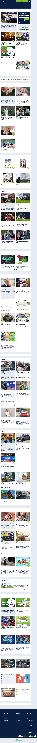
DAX (17, 308)
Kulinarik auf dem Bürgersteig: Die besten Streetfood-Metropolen (8, 554)
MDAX (17, 309)
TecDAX (17, 310)
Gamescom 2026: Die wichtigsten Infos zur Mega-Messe (7, 402)
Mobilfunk (22, 1)
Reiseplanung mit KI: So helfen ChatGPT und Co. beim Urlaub (8, 401)
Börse (6, 711)
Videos (18, 720)
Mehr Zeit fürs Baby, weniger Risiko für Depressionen (7, 678)
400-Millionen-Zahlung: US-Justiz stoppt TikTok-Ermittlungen (8, 306)
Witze (18, 723)
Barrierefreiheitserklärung (30, 713)
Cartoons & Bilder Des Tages (9, 157)
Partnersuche (6, 720)
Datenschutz (31, 716)
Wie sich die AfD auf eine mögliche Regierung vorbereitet (8, 682)
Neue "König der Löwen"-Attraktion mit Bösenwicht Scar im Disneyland (9, 553)
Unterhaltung (5, 85)
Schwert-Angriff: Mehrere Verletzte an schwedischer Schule (8, 680)
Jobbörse (6, 716)
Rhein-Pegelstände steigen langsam (5, 310)
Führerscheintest (18, 715)
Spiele (18, 718)
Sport (3, 191)
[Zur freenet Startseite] (3, 1)
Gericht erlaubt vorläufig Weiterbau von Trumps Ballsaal (7, 63)
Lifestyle (4, 510)
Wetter (6, 718)
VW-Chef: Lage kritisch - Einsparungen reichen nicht (7, 307)
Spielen (3, 596)
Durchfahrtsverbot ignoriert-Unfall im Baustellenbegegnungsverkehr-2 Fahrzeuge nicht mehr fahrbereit (22, 692)
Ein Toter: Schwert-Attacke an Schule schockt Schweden (7, 62)
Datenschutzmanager (30, 718)
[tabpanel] (9, 21)
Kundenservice (30, 711)
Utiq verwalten (30, 720)
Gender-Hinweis (30, 723)
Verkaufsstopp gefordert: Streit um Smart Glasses (7, 404)
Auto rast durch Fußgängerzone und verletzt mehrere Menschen (7, 674)
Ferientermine (6, 715)
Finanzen (4, 276)
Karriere (30, 728)
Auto (3, 431)
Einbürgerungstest (18, 713)
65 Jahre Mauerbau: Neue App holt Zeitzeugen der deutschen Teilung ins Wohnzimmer (10, 405)
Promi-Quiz (18, 716)
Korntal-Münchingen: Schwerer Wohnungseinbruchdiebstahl (23, 695)
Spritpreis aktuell (6, 713)
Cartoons (18, 711)
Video (3, 580)
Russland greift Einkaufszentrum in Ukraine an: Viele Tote (7, 60)
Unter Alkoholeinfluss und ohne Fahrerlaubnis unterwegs (23, 694)
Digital (3, 359)
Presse (31, 725)
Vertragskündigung (30, 730)
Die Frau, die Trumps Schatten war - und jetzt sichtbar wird (8, 676)
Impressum (30, 715)
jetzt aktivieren (4, 587)
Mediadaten (30, 727)
